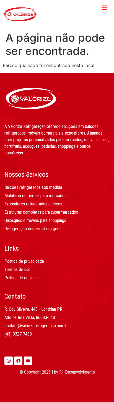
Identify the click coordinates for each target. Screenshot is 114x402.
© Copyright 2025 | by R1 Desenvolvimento (57, 372)
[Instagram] (8, 361)
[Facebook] (18, 361)
